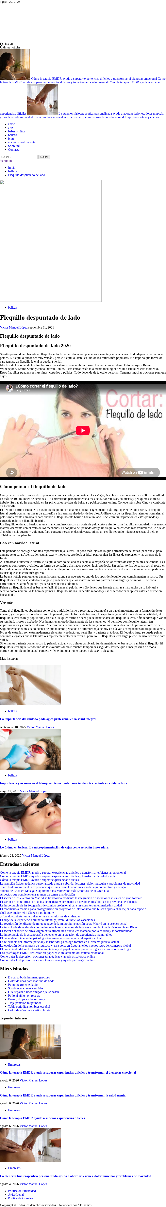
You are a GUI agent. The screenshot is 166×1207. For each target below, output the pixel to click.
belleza (12, 135)
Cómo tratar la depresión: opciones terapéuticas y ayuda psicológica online (47, 956)
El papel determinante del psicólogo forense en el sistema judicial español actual (51, 938)
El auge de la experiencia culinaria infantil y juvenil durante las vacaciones (47, 920)
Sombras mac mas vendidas (25, 988)
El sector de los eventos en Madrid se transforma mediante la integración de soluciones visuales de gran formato (71, 898)
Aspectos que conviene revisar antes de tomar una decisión (37, 894)
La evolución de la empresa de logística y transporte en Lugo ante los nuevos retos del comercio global (65, 945)
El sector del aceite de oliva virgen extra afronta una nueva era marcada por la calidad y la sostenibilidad (66, 931)
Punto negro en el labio (23, 984)
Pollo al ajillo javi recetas (24, 995)
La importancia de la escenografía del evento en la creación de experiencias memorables (56, 934)
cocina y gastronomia (21, 142)
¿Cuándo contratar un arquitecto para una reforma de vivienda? (40, 916)
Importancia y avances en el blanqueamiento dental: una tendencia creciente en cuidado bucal (64, 783)
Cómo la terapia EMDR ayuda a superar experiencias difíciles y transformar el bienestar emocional (94, 78)
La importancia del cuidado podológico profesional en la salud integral (48, 719)
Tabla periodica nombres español (29, 1006)
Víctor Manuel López (14, 327)
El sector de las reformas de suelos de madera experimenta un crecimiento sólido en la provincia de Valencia (68, 901)
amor (11, 124)
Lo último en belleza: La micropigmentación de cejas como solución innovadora (54, 847)
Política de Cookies (20, 1198)
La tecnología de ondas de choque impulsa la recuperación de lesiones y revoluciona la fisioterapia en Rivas (68, 927)
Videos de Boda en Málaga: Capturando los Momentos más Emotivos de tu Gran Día (54, 890)
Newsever (65, 1205)
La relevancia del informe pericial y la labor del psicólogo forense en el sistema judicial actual (59, 942)
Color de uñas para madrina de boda (31, 981)
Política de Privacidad (22, 1191)
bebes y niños (17, 131)
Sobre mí (14, 146)
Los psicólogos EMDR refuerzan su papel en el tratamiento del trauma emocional (52, 953)
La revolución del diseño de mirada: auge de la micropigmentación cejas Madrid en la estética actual (63, 923)
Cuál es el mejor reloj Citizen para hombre (27, 912)
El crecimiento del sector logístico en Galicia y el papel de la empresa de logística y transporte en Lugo (65, 949)
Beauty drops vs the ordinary (26, 999)
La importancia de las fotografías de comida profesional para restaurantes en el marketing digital (61, 905)
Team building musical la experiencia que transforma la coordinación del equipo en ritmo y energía (97, 117)
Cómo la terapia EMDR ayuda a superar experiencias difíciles (39, 880)
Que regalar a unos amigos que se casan (33, 992)
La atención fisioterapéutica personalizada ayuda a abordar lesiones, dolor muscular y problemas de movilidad (70, 883)
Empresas (14, 1064)
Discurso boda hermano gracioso (29, 977)
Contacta (13, 149)
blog (11, 138)
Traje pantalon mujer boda (25, 1003)
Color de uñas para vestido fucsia (29, 1010)
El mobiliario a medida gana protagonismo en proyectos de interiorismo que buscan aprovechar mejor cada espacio (73, 909)
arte (10, 127)
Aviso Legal (16, 1194)
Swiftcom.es (30, 22)
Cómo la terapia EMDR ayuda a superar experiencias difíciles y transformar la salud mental (83, 80)
